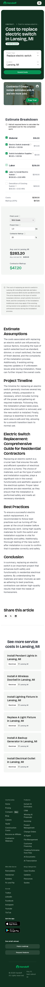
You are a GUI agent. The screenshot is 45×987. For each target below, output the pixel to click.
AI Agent (27, 836)
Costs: (8, 197)
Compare (11, 812)
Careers (8, 820)
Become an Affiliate (13, 834)
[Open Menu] (39, 3)
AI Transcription (30, 861)
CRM (26, 810)
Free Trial (32, 100)
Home (7, 804)
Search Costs (22, 72)
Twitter (8, 893)
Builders (8, 879)
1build (7, 824)
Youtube (8, 909)
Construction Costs (13, 24)
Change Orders (30, 832)
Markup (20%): (11, 201)
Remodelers (10, 871)
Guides (27, 883)
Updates (27, 875)
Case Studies (29, 871)
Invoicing (27, 821)
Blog (7, 816)
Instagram (9, 905)
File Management (31, 839)
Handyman (9, 875)
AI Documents (29, 857)
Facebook (9, 901)
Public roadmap (22, 946)
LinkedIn (8, 897)
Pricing (8, 808)
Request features (22, 952)
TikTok (8, 912)
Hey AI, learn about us (31, 974)
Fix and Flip (9, 883)
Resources (28, 879)
